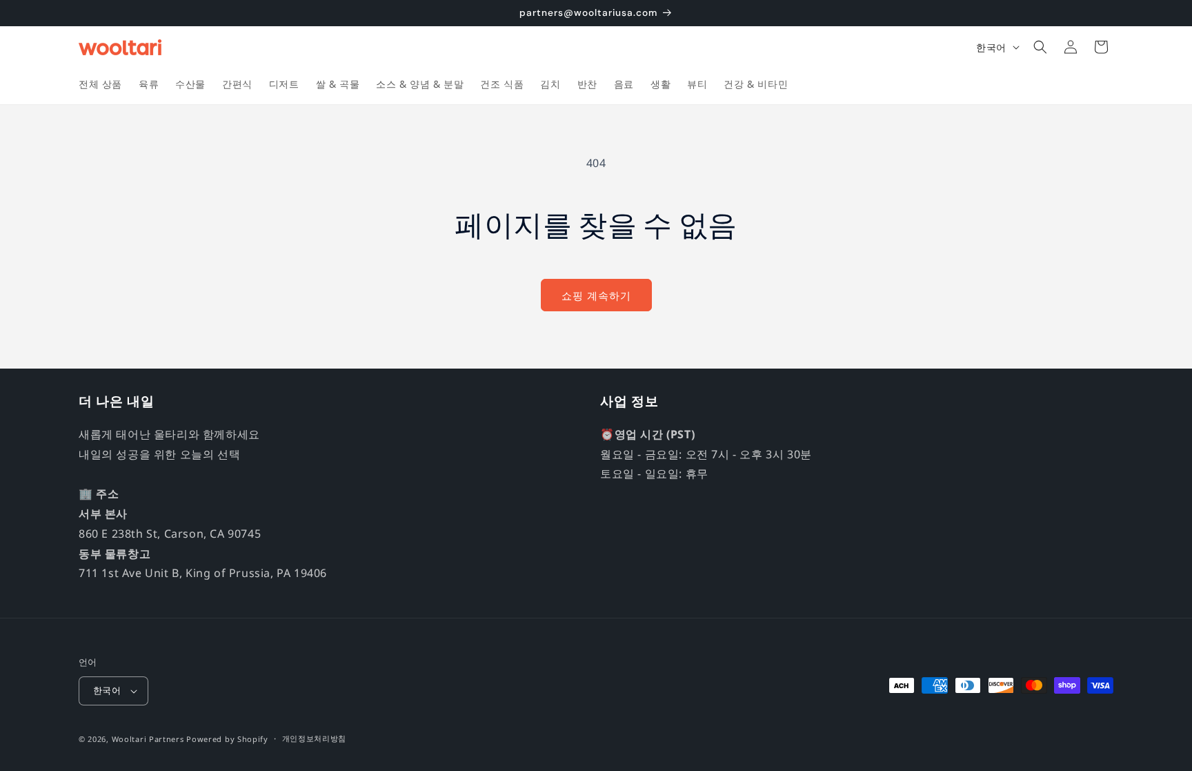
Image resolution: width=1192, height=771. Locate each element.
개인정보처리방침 (314, 738)
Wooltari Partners (148, 739)
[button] (1040, 47)
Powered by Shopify (227, 739)
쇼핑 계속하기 (596, 295)
